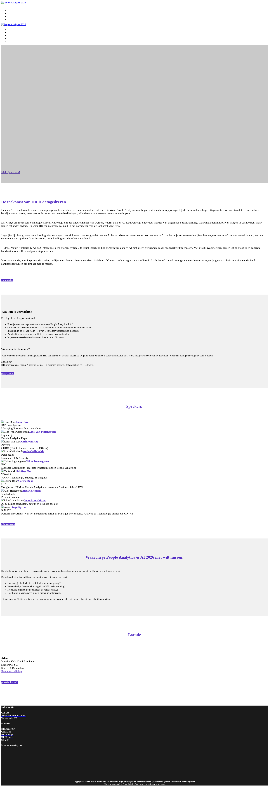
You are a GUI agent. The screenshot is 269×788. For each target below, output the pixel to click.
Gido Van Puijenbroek (42, 431)
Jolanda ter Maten (35, 500)
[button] (10, 172)
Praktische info (14, 16)
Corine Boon (25, 480)
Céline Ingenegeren (37, 461)
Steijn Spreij (18, 507)
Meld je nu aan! (15, 19)
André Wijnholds (33, 451)
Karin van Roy (29, 441)
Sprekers (11, 13)
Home (10, 8)
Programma (13, 11)
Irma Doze (22, 421)
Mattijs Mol (24, 471)
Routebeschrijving (11, 671)
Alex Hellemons (31, 490)
